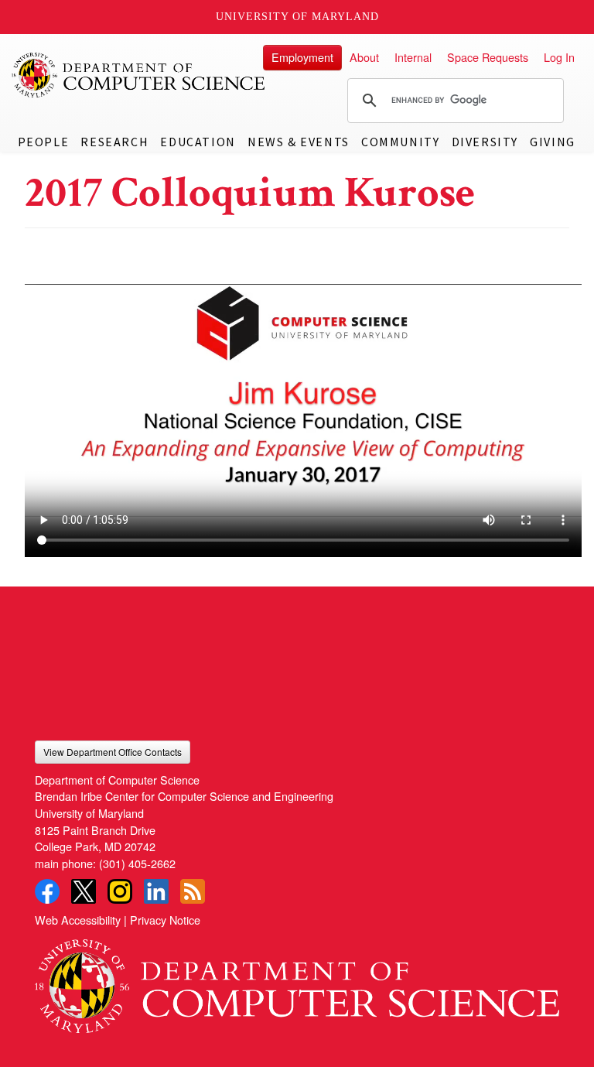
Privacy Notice (165, 919)
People (44, 141)
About (364, 57)
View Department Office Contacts (112, 751)
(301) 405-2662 (137, 863)
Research (114, 141)
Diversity (485, 141)
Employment (302, 57)
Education (197, 141)
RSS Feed (192, 891)
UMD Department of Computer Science (139, 75)
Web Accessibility (78, 919)
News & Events (299, 141)
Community (400, 141)
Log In (559, 57)
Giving (552, 141)
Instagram (120, 891)
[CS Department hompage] (297, 980)
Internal (413, 57)
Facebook (47, 891)
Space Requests (487, 57)
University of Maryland (297, 16)
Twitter (83, 891)
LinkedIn (156, 891)
